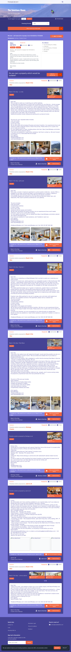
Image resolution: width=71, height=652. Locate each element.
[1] (44, 580)
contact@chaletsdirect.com (57, 624)
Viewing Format (26, 23)
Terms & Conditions (32, 626)
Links (9, 627)
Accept (57, 648)
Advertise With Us (12, 630)
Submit (29, 642)
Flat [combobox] (35, 23)
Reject (65, 648)
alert (19, 47)
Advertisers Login (32, 623)
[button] (47, 23)
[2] (46, 580)
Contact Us (10, 624)
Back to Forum (58, 36)
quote (13, 47)
